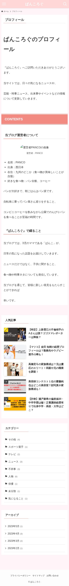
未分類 (14, 491)
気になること (17, 498)
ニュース (15, 461)
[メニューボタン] (4, 4)
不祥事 (14, 469)
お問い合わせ (53, 575)
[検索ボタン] (65, 4)
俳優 (12, 483)
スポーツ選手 (17, 447)
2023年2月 (15, 548)
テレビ (14, 454)
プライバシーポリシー (20, 575)
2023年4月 (15, 533)
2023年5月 (15, 526)
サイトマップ (38, 575)
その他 (14, 439)
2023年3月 (15, 541)
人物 (12, 476)
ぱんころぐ (34, 4)
